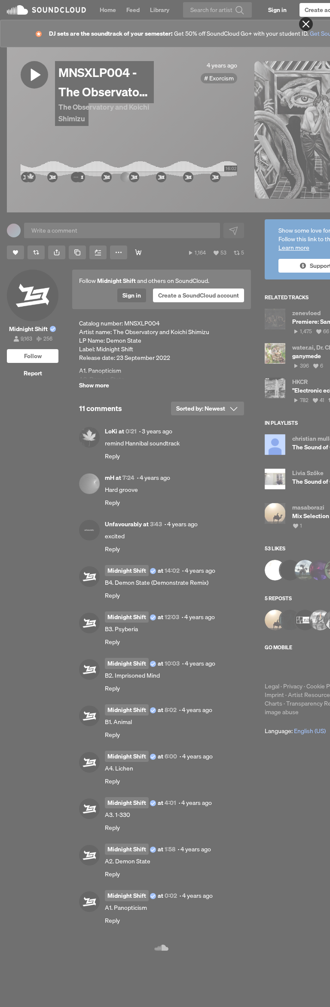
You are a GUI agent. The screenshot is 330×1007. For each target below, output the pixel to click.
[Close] (306, 24)
